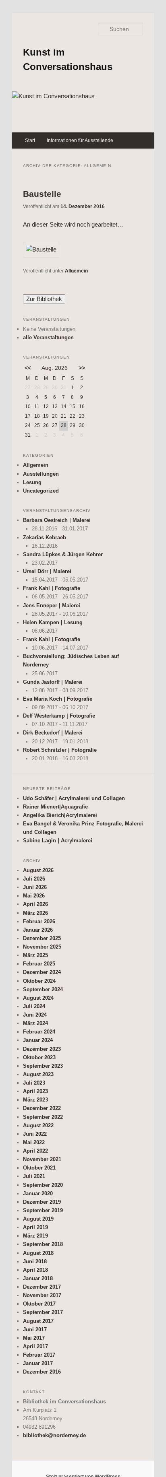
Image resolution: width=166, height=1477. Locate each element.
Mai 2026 (34, 896)
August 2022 (38, 1125)
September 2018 (43, 1244)
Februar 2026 (39, 921)
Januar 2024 (38, 1040)
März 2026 (35, 913)
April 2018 (35, 1270)
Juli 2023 (34, 1083)
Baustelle (42, 193)
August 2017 (38, 1321)
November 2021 (42, 1159)
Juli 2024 (34, 1006)
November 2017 (42, 1295)
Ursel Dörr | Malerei (47, 571)
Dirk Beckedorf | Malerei (53, 733)
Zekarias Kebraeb (44, 537)
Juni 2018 (35, 1261)
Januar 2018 (38, 1278)
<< (28, 368)
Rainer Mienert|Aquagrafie (55, 807)
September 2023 (43, 1066)
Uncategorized (41, 491)
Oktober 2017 (39, 1304)
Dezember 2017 (42, 1287)
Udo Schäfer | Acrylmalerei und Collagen (74, 798)
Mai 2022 (34, 1142)
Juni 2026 (35, 887)
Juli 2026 (34, 879)
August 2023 (38, 1074)
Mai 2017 (34, 1338)
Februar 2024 (39, 1032)
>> (82, 368)
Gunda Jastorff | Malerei (53, 682)
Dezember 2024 (42, 972)
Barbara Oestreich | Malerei (57, 520)
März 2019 (35, 1236)
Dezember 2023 (42, 1049)
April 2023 (35, 1091)
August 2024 (38, 998)
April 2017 (35, 1346)
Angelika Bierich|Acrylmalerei (60, 815)
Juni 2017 (35, 1329)
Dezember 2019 (42, 1202)
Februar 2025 (39, 964)
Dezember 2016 (42, 1372)
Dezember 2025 (42, 938)
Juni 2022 (35, 1134)
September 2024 (43, 989)
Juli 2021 (34, 1176)
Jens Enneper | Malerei (51, 605)
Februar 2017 (39, 1355)
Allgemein (76, 271)
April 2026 (35, 904)
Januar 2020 (38, 1193)
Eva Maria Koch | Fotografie (57, 699)
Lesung (32, 482)
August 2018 (38, 1253)
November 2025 (42, 947)
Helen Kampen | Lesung (53, 622)
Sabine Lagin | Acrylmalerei (57, 841)
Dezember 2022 (42, 1108)
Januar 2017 (38, 1363)
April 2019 (35, 1227)
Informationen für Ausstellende (80, 140)
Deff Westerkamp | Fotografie (59, 716)
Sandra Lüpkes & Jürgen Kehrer (63, 554)
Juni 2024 (35, 1015)
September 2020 (43, 1185)
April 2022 (35, 1151)
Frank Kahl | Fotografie (51, 588)
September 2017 (43, 1312)
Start (30, 140)
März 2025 (35, 955)
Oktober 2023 (39, 1057)
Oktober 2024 (39, 981)
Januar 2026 (38, 930)
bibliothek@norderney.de (54, 1435)
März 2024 (35, 1023)
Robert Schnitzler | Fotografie (60, 750)
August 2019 (38, 1219)
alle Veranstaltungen (48, 337)
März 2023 (35, 1100)
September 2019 (43, 1210)
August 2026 (38, 870)
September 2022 (43, 1117)
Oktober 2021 (39, 1168)
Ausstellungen (41, 474)
